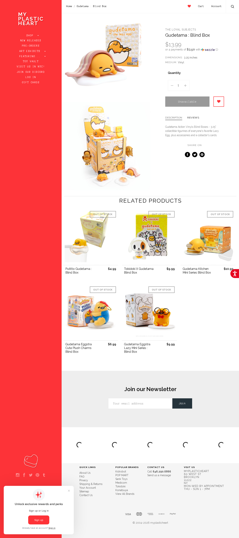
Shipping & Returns (91, 484)
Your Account (87, 487)
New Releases (30, 40)
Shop (31, 35)
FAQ (81, 476)
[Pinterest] (37, 475)
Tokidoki (120, 486)
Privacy (83, 480)
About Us (85, 472)
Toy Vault (31, 61)
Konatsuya (121, 490)
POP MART (121, 475)
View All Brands (124, 493)
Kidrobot (120, 471)
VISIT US (189, 467)
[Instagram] (17, 475)
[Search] (232, 7)
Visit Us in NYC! (31, 66)
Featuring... (30, 56)
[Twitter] (30, 475)
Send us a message (159, 475)
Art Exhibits (30, 51)
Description (173, 117)
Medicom (121, 482)
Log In (31, 77)
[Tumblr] (44, 475)
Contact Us (86, 495)
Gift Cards (31, 82)
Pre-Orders (31, 46)
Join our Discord (31, 72)
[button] (194, 49)
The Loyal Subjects (180, 29)
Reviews (193, 117)
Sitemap (84, 491)
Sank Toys (121, 478)
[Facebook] (24, 475)
